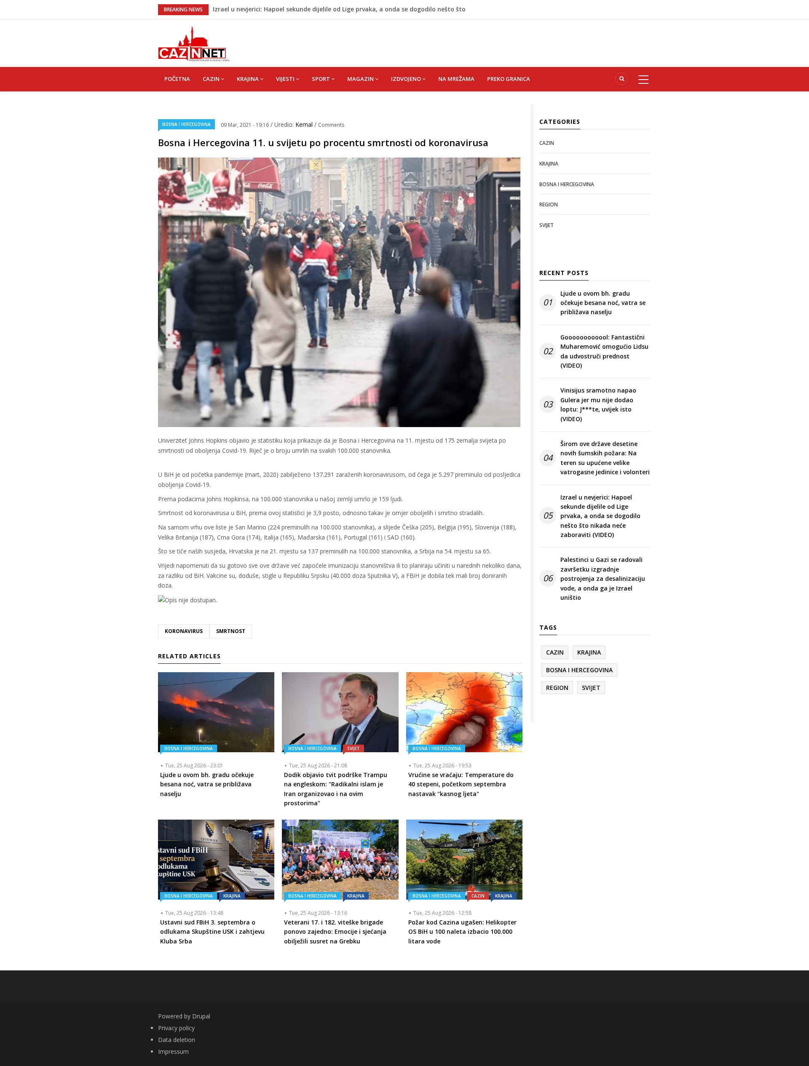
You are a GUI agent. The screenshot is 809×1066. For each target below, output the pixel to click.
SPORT (321, 79)
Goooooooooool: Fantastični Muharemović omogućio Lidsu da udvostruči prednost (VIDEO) (604, 351)
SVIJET (353, 748)
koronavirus (184, 631)
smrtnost (230, 631)
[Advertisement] (446, 39)
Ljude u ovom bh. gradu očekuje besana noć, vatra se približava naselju (603, 302)
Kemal (304, 124)
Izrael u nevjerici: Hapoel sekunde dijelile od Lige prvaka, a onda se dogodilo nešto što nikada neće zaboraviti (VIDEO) (600, 516)
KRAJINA (248, 79)
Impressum (173, 1051)
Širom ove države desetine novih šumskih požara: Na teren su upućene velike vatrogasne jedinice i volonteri (605, 458)
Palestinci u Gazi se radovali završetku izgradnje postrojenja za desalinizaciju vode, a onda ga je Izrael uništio (602, 578)
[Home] (194, 43)
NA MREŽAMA (456, 79)
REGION (548, 204)
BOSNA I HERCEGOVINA (186, 124)
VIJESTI (286, 79)
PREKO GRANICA (508, 79)
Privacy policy (176, 1028)
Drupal (201, 1016)
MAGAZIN (361, 79)
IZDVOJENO (406, 79)
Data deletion (176, 1040)
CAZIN (212, 79)
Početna (177, 79)
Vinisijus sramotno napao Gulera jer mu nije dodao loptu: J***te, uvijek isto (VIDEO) (598, 404)
